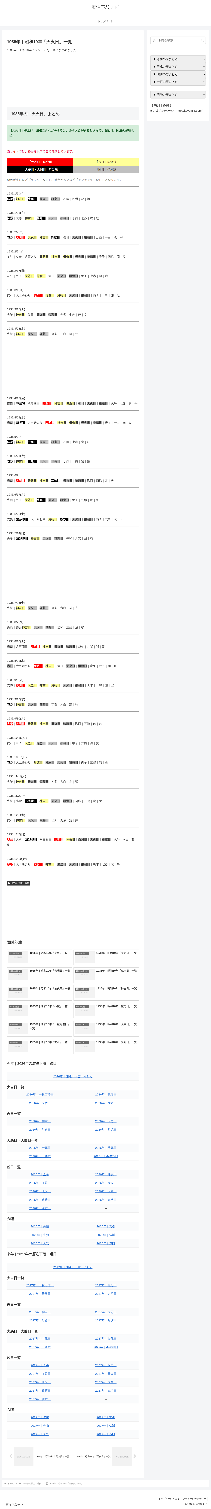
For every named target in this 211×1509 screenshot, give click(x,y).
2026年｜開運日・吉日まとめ (72, 1076)
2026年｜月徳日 (106, 1129)
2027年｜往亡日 (40, 1399)
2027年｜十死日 (40, 1338)
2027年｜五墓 (40, 1365)
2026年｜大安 (40, 1243)
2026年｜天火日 (106, 1183)
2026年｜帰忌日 (106, 1174)
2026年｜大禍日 (106, 1191)
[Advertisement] (73, 80)
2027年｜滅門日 (106, 1390)
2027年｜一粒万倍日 (40, 1285)
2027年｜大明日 (106, 1293)
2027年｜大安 (40, 1434)
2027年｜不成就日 (106, 1347)
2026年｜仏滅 (106, 1235)
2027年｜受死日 (106, 1338)
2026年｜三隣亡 (40, 1156)
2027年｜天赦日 (40, 1293)
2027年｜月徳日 (106, 1320)
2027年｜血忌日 (40, 1373)
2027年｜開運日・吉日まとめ (72, 1267)
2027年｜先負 (40, 1425)
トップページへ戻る (169, 1498)
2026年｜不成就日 (106, 1156)
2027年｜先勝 (40, 1417)
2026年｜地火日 (40, 1191)
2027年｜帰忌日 (106, 1365)
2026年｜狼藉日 (40, 1200)
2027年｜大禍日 (106, 1382)
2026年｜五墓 (40, 1174)
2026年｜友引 (106, 1226)
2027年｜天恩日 (106, 1312)
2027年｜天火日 (106, 1373)
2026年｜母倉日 (40, 1129)
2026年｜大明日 (106, 1103)
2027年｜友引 (106, 1417)
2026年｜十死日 (40, 1147)
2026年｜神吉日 (40, 1121)
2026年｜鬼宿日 (106, 1094)
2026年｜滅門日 (106, 1200)
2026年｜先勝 (40, 1226)
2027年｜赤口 (106, 1434)
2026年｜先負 (40, 1235)
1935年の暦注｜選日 (20, 883)
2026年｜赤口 (106, 1243)
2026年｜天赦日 (40, 1103)
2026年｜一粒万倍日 (40, 1094)
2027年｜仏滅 (106, 1425)
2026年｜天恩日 (106, 1121)
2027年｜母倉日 (40, 1320)
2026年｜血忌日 (40, 1183)
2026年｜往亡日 (40, 1208)
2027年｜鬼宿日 (106, 1285)
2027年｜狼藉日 (40, 1390)
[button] (202, 40)
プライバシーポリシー (194, 1498)
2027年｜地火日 (40, 1382)
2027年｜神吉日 (40, 1312)
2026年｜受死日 (106, 1147)
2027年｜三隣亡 (40, 1347)
